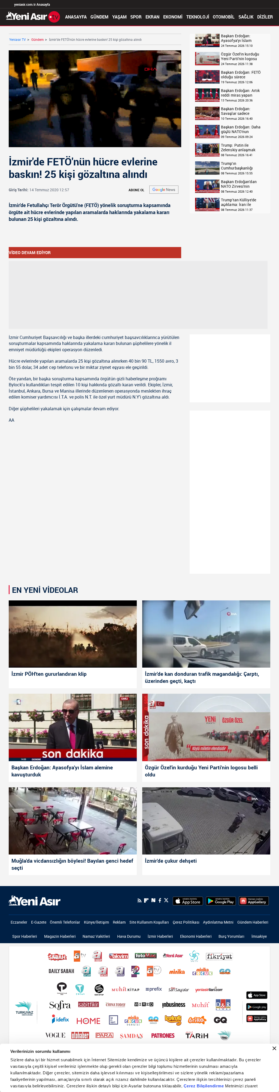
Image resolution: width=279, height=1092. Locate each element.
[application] (139, 546)
